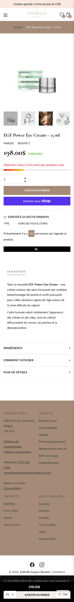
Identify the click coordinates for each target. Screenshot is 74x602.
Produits (44, 517)
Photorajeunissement (52, 441)
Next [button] (67, 118)
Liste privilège (12, 488)
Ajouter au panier (37, 594)
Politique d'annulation (17, 451)
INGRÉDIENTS (13, 348)
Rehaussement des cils (53, 448)
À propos (44, 503)
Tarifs (42, 531)
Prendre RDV (47, 538)
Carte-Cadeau (47, 524)
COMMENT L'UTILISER (18, 360)
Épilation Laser (48, 420)
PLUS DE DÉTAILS (15, 372)
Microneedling (48, 427)
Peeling (43, 434)
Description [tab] (16, 271)
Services (44, 510)
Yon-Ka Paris (12, 524)
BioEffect (9, 503)
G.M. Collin (11, 510)
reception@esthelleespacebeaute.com (27, 472)
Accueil (18, 27)
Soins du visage (48, 455)
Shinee (8, 517)
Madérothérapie (49, 462)
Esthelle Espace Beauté (35, 571)
